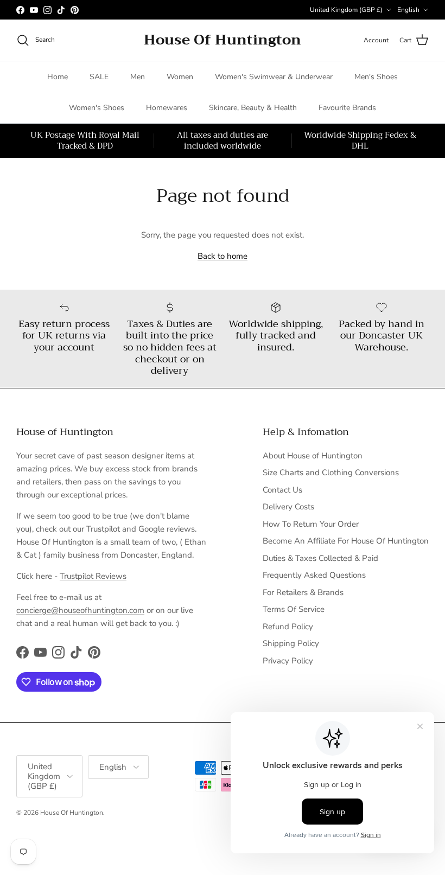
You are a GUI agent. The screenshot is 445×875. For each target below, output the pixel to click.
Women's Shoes (96, 108)
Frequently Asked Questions (314, 575)
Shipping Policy (291, 643)
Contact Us (282, 489)
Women (180, 77)
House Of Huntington (71, 812)
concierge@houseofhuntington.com (80, 610)
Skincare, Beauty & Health (253, 108)
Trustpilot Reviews (93, 576)
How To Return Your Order (311, 524)
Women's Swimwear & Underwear (274, 77)
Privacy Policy (288, 660)
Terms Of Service (294, 609)
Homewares (166, 108)
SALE (99, 77)
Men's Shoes (376, 77)
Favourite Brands (347, 108)
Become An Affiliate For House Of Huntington (346, 540)
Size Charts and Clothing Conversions (331, 472)
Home (57, 77)
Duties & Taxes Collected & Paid (320, 558)
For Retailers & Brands (303, 592)
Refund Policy (288, 626)
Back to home (222, 256)
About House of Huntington (313, 455)
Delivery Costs (288, 506)
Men (137, 77)
